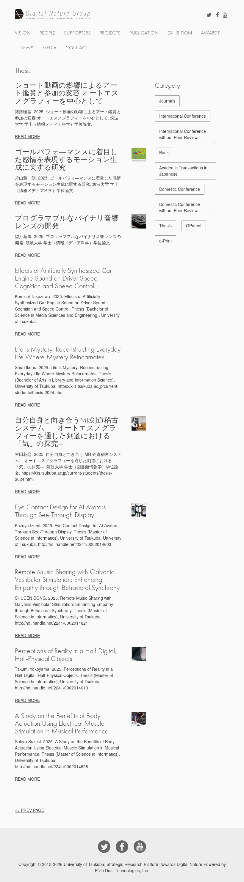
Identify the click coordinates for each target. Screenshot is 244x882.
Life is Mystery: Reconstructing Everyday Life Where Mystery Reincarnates (68, 353)
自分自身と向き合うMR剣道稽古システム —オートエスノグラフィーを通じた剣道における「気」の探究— (66, 432)
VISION (23, 33)
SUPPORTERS (77, 33)
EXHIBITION (180, 33)
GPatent (193, 226)
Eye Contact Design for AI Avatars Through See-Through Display (60, 511)
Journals (167, 101)
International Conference (182, 116)
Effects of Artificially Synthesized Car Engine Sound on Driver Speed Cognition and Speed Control (63, 278)
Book (164, 152)
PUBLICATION (144, 33)
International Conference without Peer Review (182, 134)
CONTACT (76, 48)
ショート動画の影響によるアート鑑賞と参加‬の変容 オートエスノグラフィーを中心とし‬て (67, 93)
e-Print (165, 241)
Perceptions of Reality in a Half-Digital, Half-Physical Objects (65, 654)
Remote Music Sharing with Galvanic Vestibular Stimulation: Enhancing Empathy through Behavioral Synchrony (67, 579)
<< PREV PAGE (29, 810)
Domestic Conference (179, 189)
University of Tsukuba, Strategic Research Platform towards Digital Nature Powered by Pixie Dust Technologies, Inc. (145, 867)
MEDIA (49, 48)
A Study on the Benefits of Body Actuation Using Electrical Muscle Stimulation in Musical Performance (62, 723)
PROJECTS (110, 33)
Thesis (165, 226)
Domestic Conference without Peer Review (179, 207)
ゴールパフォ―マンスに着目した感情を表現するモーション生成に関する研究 (66, 159)
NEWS (26, 48)
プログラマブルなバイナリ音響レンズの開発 (66, 222)
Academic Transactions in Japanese (183, 171)
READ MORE (27, 136)
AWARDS (210, 33)
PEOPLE (47, 33)
